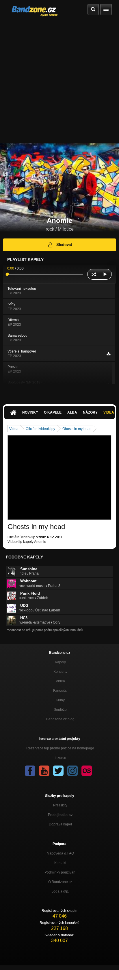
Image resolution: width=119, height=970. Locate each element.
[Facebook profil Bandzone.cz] (30, 771)
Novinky (30, 412)
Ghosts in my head (77, 429)
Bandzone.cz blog (60, 719)
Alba (72, 412)
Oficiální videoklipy (40, 429)
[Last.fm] (86, 771)
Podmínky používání (60, 872)
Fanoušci (60, 691)
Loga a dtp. (60, 891)
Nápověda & (60, 853)
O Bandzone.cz (60, 882)
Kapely (60, 662)
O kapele (53, 412)
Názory (90, 412)
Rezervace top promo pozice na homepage (60, 748)
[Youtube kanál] (44, 771)
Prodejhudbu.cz (60, 815)
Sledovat (64, 244)
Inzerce (60, 758)
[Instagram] (72, 771)
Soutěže (60, 710)
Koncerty (60, 672)
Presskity (60, 805)
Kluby (60, 700)
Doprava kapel (60, 824)
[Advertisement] (59, 81)
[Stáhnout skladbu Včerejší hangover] (108, 354)
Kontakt (60, 863)
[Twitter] (58, 771)
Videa (13, 429)
